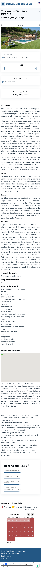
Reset (9, 542)
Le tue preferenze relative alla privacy (19, 564)
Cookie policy (6, 556)
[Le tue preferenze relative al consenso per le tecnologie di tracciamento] (37, 565)
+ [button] (35, 68)
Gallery (20, 25)
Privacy (4, 558)
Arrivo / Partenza (20, 78)
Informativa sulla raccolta (10, 567)
